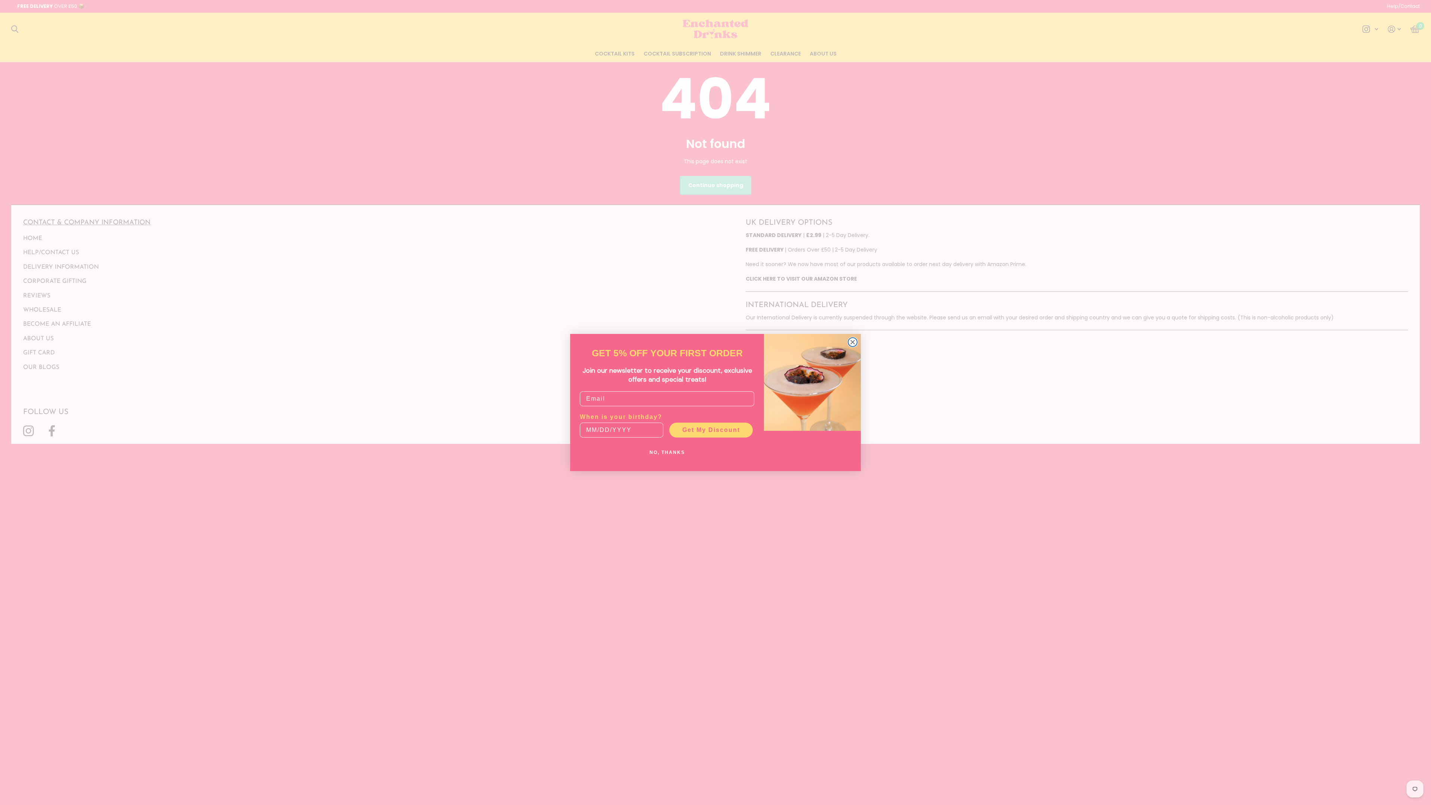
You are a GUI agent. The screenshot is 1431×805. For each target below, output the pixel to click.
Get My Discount (711, 430)
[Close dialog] (852, 342)
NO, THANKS (667, 452)
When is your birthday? (621, 417)
